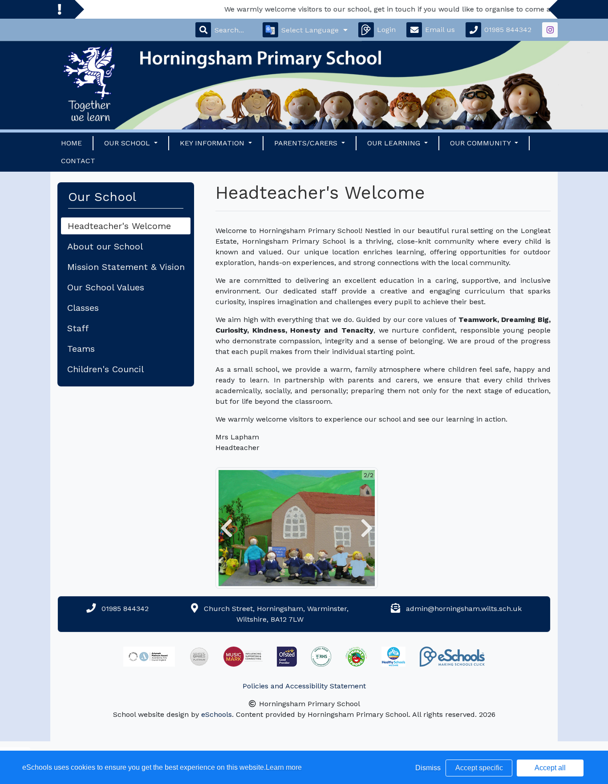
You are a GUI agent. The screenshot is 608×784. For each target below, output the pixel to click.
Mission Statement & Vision (126, 266)
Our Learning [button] (394, 143)
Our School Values (105, 287)
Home (71, 143)
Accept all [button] (550, 768)
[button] (226, 528)
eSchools (216, 714)
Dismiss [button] (428, 768)
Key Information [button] (213, 143)
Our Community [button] (481, 143)
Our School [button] (128, 143)
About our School (105, 246)
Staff (78, 328)
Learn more (284, 767)
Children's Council (105, 369)
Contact (78, 161)
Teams (81, 348)
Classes (83, 307)
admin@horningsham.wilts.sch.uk (464, 608)
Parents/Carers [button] (307, 143)
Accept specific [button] (479, 768)
